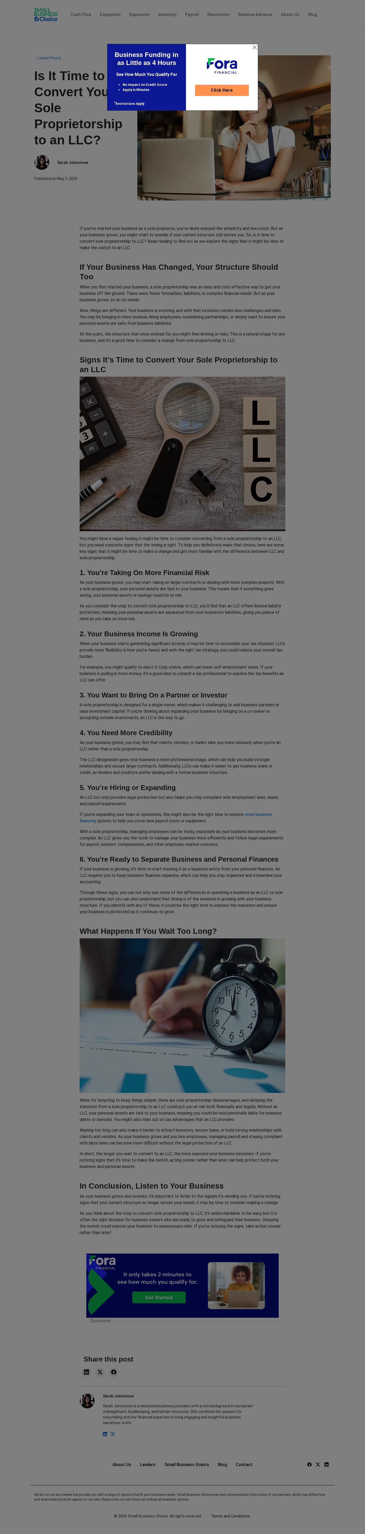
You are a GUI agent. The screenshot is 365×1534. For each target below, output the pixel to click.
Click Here (222, 90)
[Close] (254, 47)
